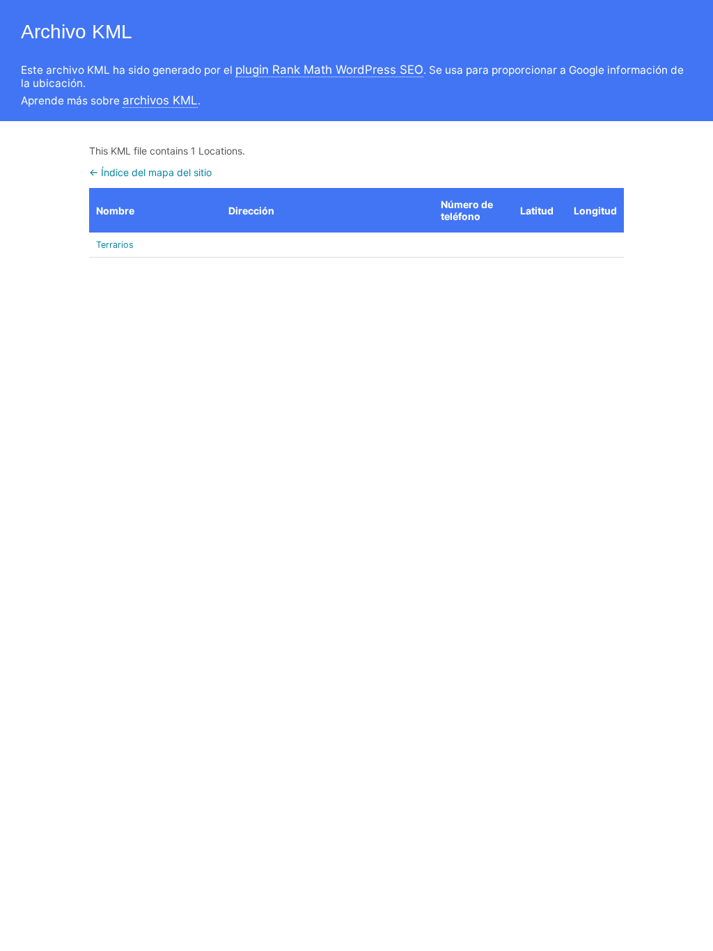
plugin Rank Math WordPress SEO (329, 70)
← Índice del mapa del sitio (150, 172)
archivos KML (160, 100)
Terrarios (115, 244)
